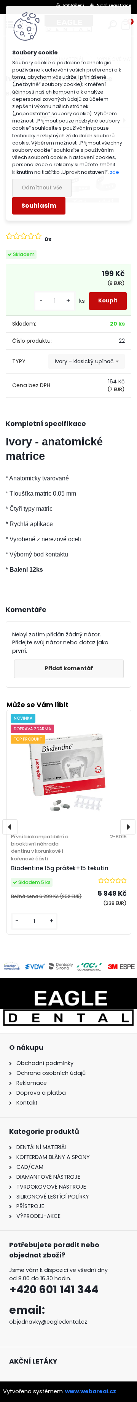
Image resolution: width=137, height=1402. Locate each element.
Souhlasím (38, 205)
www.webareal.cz (90, 1391)
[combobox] (86, 361)
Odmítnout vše (42, 187)
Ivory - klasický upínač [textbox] (84, 361)
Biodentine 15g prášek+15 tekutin (59, 868)
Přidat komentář (69, 668)
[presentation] (10, 827)
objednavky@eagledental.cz (48, 1322)
